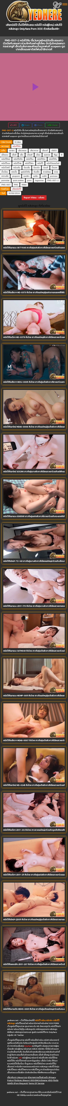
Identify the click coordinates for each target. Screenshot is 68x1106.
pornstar (5, 180)
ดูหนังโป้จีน (25, 171)
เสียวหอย (22, 150)
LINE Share (52, 125)
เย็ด (21, 154)
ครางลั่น (4, 176)
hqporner (39, 180)
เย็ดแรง (4, 154)
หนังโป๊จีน (17, 146)
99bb (24, 184)
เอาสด (12, 150)
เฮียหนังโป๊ (16, 188)
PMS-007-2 (53, 180)
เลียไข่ (54, 150)
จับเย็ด (36, 171)
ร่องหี (45, 167)
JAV (20, 1057)
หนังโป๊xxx (5, 163)
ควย (56, 171)
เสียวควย (34, 150)
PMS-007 (5, 184)
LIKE (14, 125)
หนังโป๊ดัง (41, 159)
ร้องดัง (37, 167)
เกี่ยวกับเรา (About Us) (17, 1077)
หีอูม (55, 154)
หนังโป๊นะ (30, 159)
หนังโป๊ (40, 163)
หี (61, 154)
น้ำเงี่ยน (4, 171)
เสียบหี (45, 150)
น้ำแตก (54, 167)
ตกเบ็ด (14, 171)
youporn (16, 176)
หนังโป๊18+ (29, 163)
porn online (18, 180)
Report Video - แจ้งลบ (34, 197)
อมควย (47, 154)
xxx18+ (26, 176)
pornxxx (53, 176)
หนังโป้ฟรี (5, 167)
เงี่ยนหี (29, 154)
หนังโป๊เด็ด (18, 159)
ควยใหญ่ (47, 171)
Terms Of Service (36, 1083)
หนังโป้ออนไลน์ (53, 163)
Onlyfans (28, 1045)
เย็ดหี (14, 154)
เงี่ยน (38, 154)
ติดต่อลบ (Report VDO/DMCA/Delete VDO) (33, 1080)
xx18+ (35, 176)
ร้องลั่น (27, 167)
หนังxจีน (16, 167)
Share (27, 125)
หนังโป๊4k (17, 163)
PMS (16, 184)
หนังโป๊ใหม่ (5, 159)
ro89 (44, 176)
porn (29, 180)
